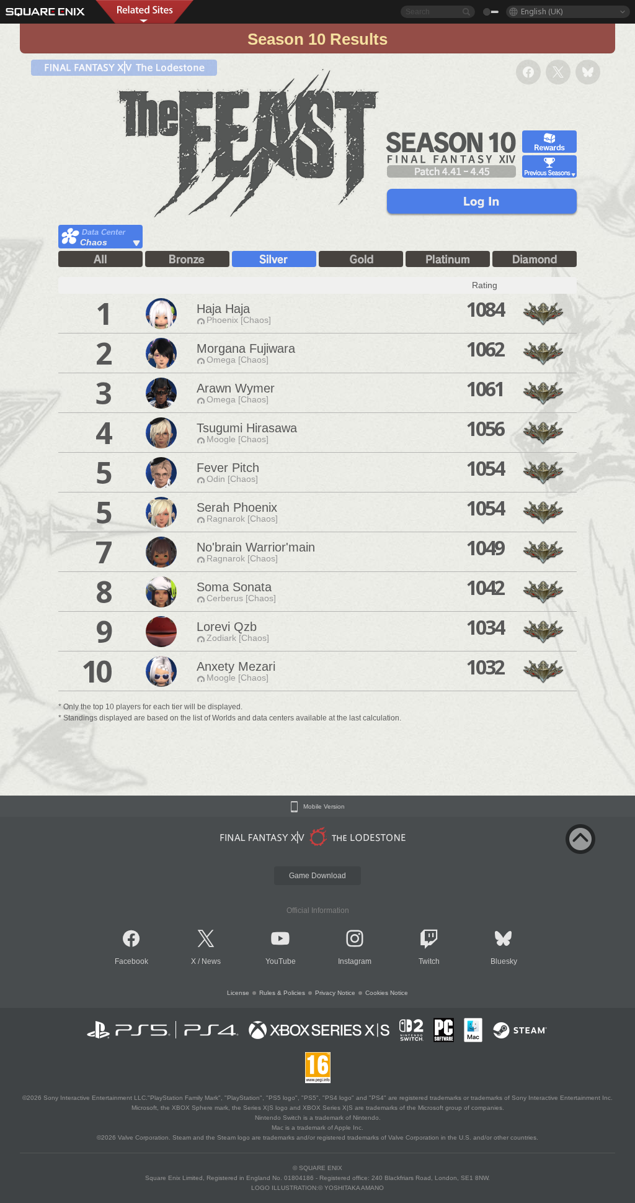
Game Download (317, 875)
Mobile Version (324, 807)
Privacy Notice (335, 992)
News (211, 961)
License (238, 992)
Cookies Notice (386, 992)
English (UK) (541, 11)
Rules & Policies (282, 992)
